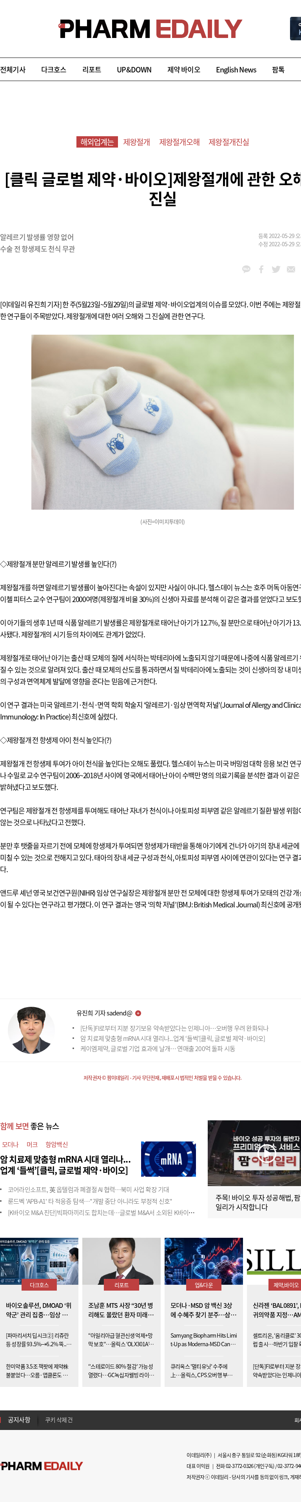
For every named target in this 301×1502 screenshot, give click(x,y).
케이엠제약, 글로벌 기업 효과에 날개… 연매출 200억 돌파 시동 (157, 1048)
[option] (107, 1420)
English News (236, 69)
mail (291, 269)
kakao (246, 269)
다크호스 (54, 69)
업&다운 (204, 1285)
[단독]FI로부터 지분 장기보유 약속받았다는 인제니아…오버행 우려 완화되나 (174, 1028)
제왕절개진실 (229, 142)
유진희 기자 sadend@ (104, 1012)
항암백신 (56, 1144)
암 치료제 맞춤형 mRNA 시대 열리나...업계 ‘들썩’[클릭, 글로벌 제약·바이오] (172, 1038)
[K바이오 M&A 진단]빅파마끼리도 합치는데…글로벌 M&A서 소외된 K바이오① (104, 1212)
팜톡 (278, 69)
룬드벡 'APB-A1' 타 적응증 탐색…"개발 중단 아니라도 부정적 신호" (90, 1201)
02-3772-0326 (239, 1466)
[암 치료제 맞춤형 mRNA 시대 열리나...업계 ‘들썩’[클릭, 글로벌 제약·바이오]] (168, 1158)
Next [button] (47, 1424)
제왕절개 (136, 142)
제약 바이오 (183, 69)
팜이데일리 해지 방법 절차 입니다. (83, 1420)
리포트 (92, 69)
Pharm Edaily (41, 1466)
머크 (32, 1144)
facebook (261, 269)
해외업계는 (97, 142)
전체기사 (12, 69)
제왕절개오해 (179, 142)
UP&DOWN (134, 69)
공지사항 (19, 1419)
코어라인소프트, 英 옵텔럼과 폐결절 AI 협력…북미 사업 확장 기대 (88, 1189)
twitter (276, 269)
